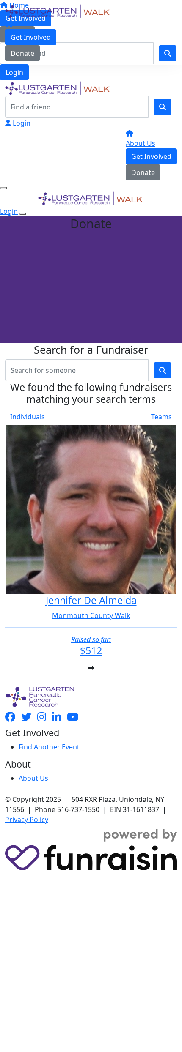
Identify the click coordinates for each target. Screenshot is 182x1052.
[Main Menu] (3, 188)
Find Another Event (49, 746)
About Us (140, 143)
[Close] (22, 214)
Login (14, 72)
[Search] (162, 107)
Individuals (27, 416)
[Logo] (58, 10)
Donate (22, 53)
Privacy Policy (26, 819)
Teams (161, 416)
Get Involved (31, 37)
